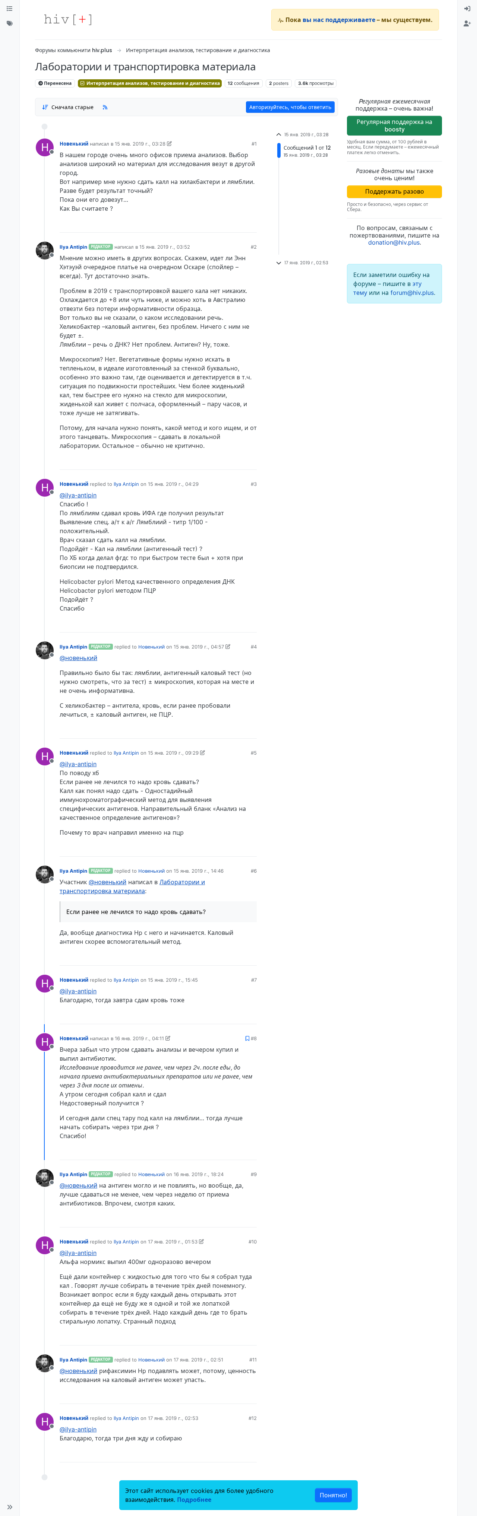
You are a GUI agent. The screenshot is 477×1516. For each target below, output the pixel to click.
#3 (254, 484)
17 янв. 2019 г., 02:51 (198, 1360)
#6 (254, 871)
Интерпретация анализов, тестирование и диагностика (152, 83)
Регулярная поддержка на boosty (394, 125)
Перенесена (57, 83)
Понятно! (333, 1495)
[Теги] (9, 24)
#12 (253, 1418)
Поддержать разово (394, 191)
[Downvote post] (236, 224)
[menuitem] (467, 9)
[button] (9, 1507)
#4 (254, 647)
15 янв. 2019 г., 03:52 (164, 247)
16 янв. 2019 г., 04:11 (139, 1038)
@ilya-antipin (78, 495)
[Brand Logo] (68, 20)
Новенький (74, 144)
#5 (254, 753)
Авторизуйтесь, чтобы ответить (290, 107)
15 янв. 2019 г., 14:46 (199, 871)
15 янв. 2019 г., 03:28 (140, 144)
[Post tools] (250, 224)
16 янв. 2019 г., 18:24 (199, 1174)
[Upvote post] (212, 224)
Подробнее (194, 1499)
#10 (253, 1242)
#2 (254, 247)
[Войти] (467, 9)
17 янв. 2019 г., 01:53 (173, 1242)
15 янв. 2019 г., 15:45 (173, 980)
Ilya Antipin (73, 247)
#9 (254, 1174)
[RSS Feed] (105, 106)
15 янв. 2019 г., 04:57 (199, 647)
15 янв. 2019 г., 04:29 (173, 484)
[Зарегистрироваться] (467, 24)
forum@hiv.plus (412, 292)
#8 (254, 1038)
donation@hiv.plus (394, 242)
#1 (254, 144)
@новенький (78, 658)
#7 (254, 980)
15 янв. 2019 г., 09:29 (173, 753)
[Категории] (9, 9)
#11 (253, 1360)
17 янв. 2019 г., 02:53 (173, 1418)
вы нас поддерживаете (339, 19)
